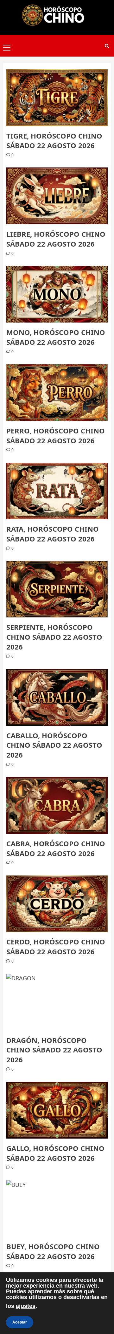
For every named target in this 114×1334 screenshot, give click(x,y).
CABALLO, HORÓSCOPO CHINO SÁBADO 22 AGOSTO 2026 (54, 745)
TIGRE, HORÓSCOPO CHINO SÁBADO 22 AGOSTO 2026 (54, 140)
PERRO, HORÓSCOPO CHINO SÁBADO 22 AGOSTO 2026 (55, 435)
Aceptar (19, 1322)
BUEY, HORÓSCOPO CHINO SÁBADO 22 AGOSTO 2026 (53, 1251)
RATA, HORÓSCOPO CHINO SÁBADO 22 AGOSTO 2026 (52, 533)
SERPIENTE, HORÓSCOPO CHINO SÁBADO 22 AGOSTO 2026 (54, 636)
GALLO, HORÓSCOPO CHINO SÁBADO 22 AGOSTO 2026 (55, 1153)
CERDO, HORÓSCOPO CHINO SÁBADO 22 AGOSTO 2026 (55, 946)
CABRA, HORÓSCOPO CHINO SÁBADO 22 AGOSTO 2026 (55, 848)
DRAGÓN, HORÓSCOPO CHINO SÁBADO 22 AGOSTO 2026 (54, 1050)
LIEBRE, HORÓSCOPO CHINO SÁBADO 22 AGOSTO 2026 (55, 238)
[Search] (107, 46)
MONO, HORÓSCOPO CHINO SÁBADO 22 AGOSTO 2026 (55, 337)
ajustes (25, 1306)
